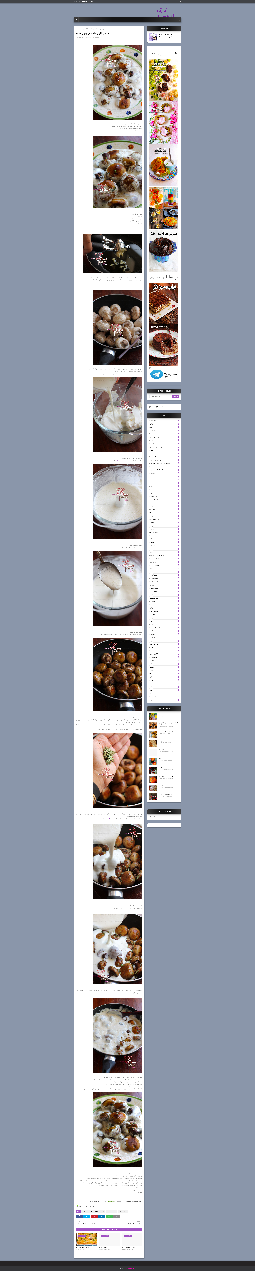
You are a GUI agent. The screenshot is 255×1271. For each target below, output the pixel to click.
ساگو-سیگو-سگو (164, 519)
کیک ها (164, 651)
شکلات (164, 552)
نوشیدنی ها (164, 696)
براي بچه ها (164, 430)
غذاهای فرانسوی (164, 604)
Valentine (164, 420)
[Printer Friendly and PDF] (85, 1207)
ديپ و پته (164, 509)
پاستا (164, 450)
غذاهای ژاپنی (164, 595)
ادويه (164, 427)
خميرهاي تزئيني (164, 499)
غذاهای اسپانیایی (164, 578)
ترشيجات (164, 473)
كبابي (164, 624)
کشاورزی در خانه (164, 644)
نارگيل (164, 687)
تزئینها (164, 476)
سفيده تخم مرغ (164, 532)
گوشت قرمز (164, 660)
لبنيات (164, 664)
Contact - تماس (87, 1)
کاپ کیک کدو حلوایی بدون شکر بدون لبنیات (168, 724)
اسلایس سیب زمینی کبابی (83, 1247)
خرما (164, 493)
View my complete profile (166, 37)
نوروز (164, 693)
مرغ (164, 673)
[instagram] (180, 1)
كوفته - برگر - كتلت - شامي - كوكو (164, 627)
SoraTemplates (131, 1268)
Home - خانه (77, 1)
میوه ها (164, 683)
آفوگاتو (160, 767)
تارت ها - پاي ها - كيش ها (164, 470)
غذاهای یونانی (164, 618)
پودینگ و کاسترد (164, 457)
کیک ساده (161, 750)
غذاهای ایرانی (164, 585)
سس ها (164, 529)
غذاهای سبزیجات (84, 29)
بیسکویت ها (164, 444)
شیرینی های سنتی (164, 558)
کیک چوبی (164, 647)
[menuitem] (76, 19)
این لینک (111, 819)
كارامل (164, 621)
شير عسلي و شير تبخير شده (164, 555)
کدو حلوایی (164, 637)
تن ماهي (164, 480)
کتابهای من (164, 634)
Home (77, 29)
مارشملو (164, 667)
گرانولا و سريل (164, 657)
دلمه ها (164, 506)
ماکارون (164, 670)
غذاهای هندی (164, 614)
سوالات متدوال (164, 535)
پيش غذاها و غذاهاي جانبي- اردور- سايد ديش (93, 1211)
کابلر (160, 759)
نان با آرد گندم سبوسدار (165, 741)
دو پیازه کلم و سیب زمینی (128, 1247)
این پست (119, 460)
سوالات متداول (111, 1201)
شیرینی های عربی (164, 562)
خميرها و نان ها (164, 496)
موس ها (164, 680)
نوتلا (164, 690)
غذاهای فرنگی (164, 608)
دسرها (164, 503)
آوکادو (164, 424)
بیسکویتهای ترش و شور (164, 447)
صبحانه (164, 568)
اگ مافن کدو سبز (103, 1247)
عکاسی (164, 572)
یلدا (164, 700)
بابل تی (161, 714)
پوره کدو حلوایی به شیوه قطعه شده (168, 776)
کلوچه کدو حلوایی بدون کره (166, 732)
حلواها (164, 489)
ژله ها (164, 516)
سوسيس (164, 545)
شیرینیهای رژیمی (164, 565)
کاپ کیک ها (164, 631)
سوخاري (164, 542)
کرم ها (164, 641)
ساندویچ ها (164, 526)
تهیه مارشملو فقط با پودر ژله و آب (168, 794)
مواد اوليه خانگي (164, 677)
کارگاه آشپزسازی (165, 13)
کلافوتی (161, 785)
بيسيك (164, 440)
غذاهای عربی (164, 601)
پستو (164, 453)
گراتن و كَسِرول (164, 654)
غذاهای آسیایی (164, 575)
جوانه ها (164, 483)
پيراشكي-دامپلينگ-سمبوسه (164, 460)
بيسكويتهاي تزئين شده (164, 437)
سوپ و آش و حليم (111, 1211)
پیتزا (164, 466)
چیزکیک (164, 486)
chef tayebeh (81, 38)
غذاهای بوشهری (164, 588)
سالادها (164, 522)
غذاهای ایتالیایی (164, 581)
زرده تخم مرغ (164, 512)
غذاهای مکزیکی (164, 611)
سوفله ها (164, 549)
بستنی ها (164, 434)
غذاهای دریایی (164, 591)
